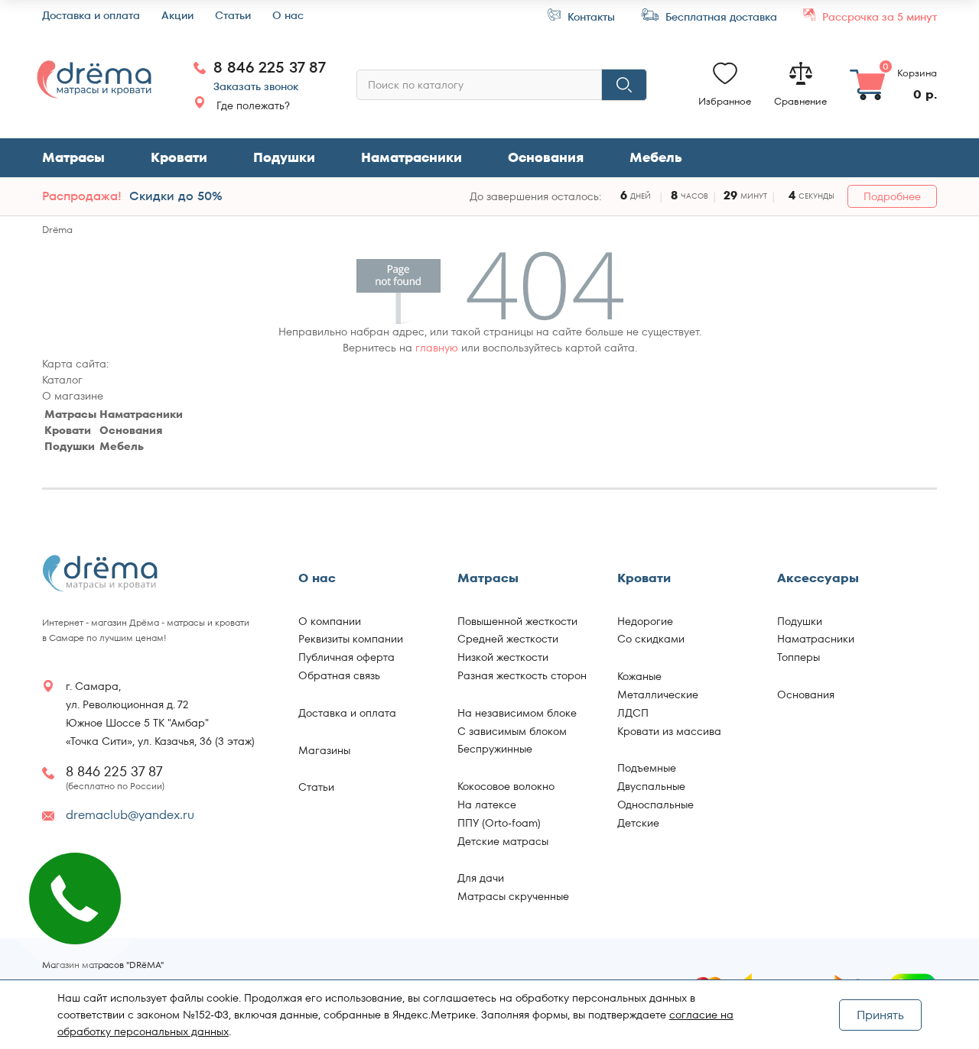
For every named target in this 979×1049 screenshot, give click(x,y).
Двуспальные (651, 786)
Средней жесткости (507, 638)
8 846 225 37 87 (269, 67)
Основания (546, 157)
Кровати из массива (669, 731)
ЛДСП (633, 712)
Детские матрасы (502, 841)
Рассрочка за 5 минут (878, 16)
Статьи (233, 15)
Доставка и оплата (91, 15)
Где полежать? (253, 105)
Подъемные (646, 767)
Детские (638, 822)
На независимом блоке (517, 712)
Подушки (284, 157)
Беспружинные (494, 748)
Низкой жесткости (502, 657)
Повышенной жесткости (517, 621)
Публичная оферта (346, 657)
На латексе (486, 804)
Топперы (798, 657)
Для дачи (480, 877)
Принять (880, 1015)
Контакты (589, 16)
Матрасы (73, 157)
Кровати (179, 157)
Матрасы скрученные (513, 896)
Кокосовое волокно (506, 786)
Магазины (324, 750)
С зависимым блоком (512, 731)
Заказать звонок (255, 86)
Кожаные (639, 676)
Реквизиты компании (350, 638)
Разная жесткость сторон (522, 675)
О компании (329, 621)
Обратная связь (339, 675)
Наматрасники (411, 157)
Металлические (657, 694)
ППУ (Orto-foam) (499, 822)
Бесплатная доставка (719, 16)
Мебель (121, 446)
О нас (288, 15)
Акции (177, 15)
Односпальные (655, 804)
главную (436, 347)
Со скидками (651, 638)
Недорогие (645, 621)
